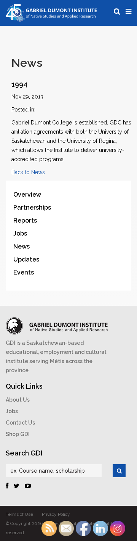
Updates (26, 259)
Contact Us (20, 423)
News (21, 246)
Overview (27, 194)
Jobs (20, 233)
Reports (25, 220)
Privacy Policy (56, 514)
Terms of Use (19, 514)
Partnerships (32, 207)
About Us (18, 400)
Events (23, 272)
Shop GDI (18, 434)
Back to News (28, 172)
